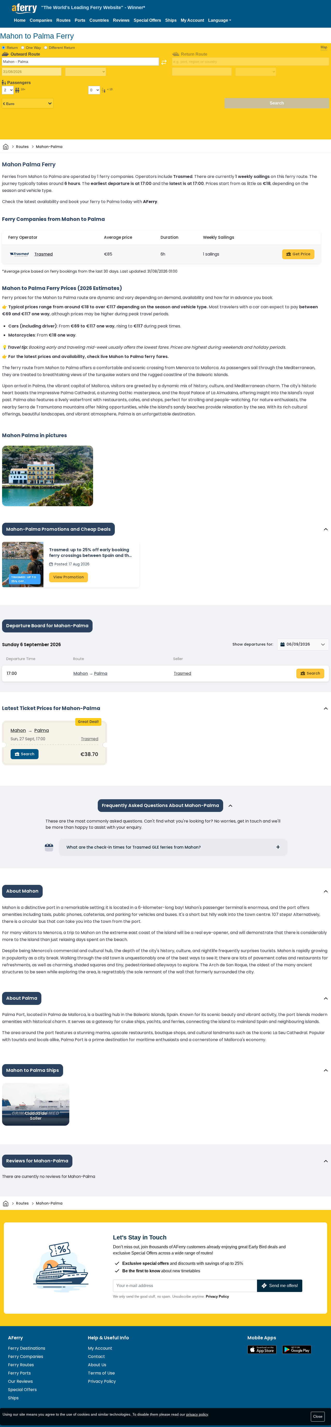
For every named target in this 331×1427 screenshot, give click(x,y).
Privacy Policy (217, 1296)
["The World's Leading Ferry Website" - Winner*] (24, 8)
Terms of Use (101, 1373)
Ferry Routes (21, 1365)
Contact (96, 1356)
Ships (171, 20)
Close (317, 1416)
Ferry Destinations (26, 1348)
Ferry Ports (19, 1373)
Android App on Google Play (296, 1349)
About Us (97, 1365)
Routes (63, 20)
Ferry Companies (25, 1356)
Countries (99, 20)
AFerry (15, 1338)
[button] (219, 20)
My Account (192, 20)
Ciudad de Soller (36, 1116)
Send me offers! (283, 1285)
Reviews (121, 20)
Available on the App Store (261, 1349)
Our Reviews (20, 1381)
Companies (41, 20)
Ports (80, 20)
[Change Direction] (164, 62)
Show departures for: (252, 644)
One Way (33, 48)
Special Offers (147, 20)
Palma (100, 673)
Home (20, 20)
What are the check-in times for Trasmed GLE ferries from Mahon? (133, 847)
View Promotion (68, 577)
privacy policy (197, 1414)
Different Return (62, 48)
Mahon (80, 673)
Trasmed (43, 254)
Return (12, 48)
